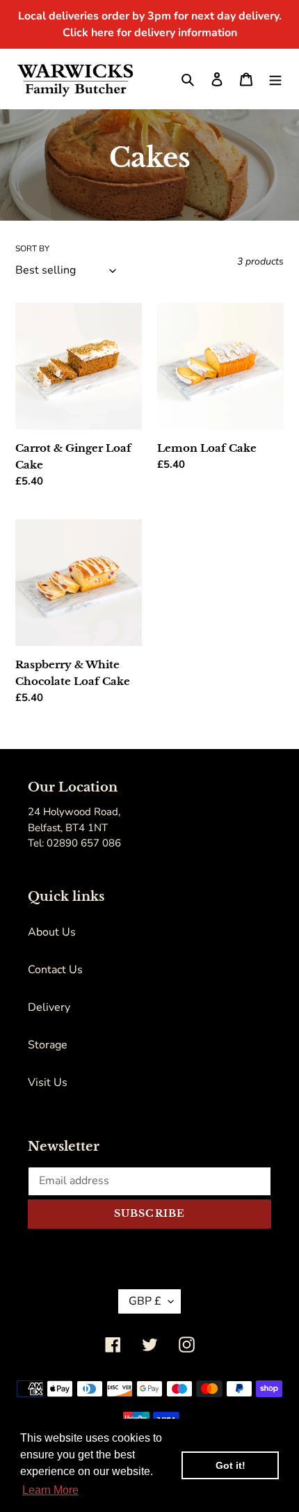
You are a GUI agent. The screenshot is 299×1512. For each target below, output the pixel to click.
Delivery (49, 1007)
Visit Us (47, 1082)
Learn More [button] (50, 1490)
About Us (52, 932)
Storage (47, 1045)
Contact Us (55, 969)
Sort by (32, 248)
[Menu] (275, 78)
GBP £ (145, 1301)
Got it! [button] (230, 1465)
